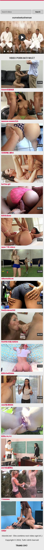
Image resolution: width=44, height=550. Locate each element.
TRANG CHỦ (21, 545)
